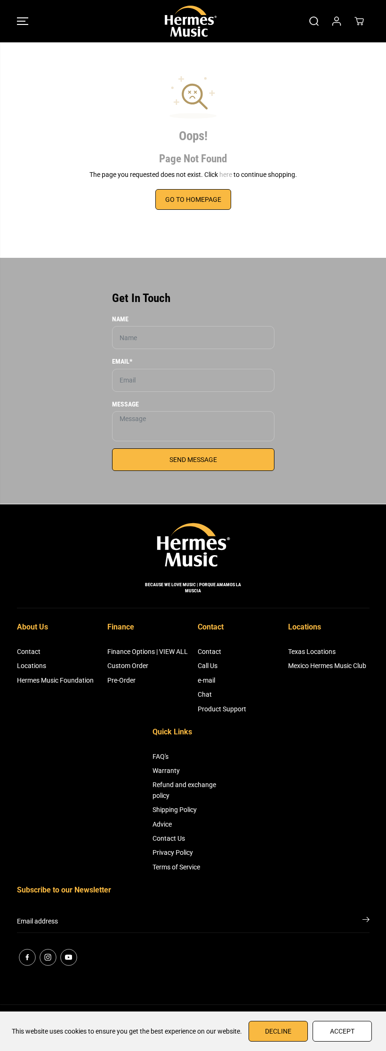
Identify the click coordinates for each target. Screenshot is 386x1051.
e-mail (206, 680)
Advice (162, 824)
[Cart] (359, 21)
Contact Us (169, 838)
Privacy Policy (173, 852)
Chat (205, 694)
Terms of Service (176, 867)
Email (122, 361)
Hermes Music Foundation (55, 680)
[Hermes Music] (191, 21)
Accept (342, 1031)
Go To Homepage (193, 199)
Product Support (222, 709)
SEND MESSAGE (193, 459)
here (225, 174)
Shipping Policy (175, 809)
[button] (22, 21)
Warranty (166, 770)
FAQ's (161, 756)
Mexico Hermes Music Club (327, 665)
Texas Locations (312, 651)
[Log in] (336, 21)
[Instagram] (48, 957)
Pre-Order (121, 680)
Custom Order (127, 665)
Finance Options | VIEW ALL (147, 651)
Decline (278, 1031)
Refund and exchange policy (184, 790)
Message (125, 404)
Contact (28, 651)
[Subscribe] (366, 921)
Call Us (207, 665)
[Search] (314, 21)
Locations (31, 665)
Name (120, 319)
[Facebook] (27, 957)
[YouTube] (68, 957)
